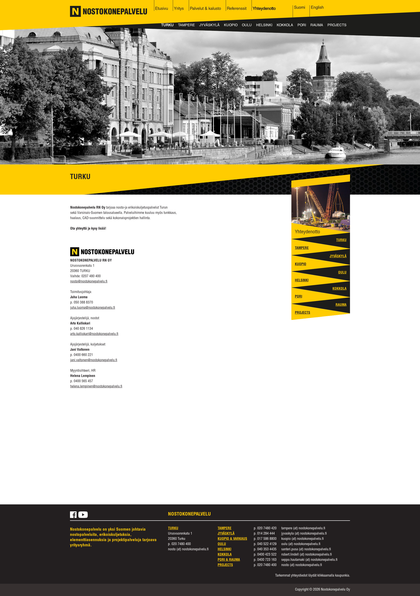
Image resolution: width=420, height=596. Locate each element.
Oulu (247, 25)
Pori (302, 25)
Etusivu (161, 9)
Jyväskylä (209, 25)
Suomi (299, 8)
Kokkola (285, 25)
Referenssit (237, 9)
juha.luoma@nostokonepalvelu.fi (92, 308)
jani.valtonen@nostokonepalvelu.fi (93, 360)
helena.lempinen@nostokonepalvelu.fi (96, 387)
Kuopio (231, 25)
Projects (336, 25)
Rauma (316, 25)
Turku (167, 25)
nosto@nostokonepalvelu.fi (88, 282)
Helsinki (264, 25)
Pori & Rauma (229, 560)
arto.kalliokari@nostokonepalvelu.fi (94, 334)
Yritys (179, 9)
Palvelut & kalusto (205, 9)
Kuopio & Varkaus (232, 539)
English (317, 8)
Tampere (186, 25)
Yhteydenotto (264, 9)
